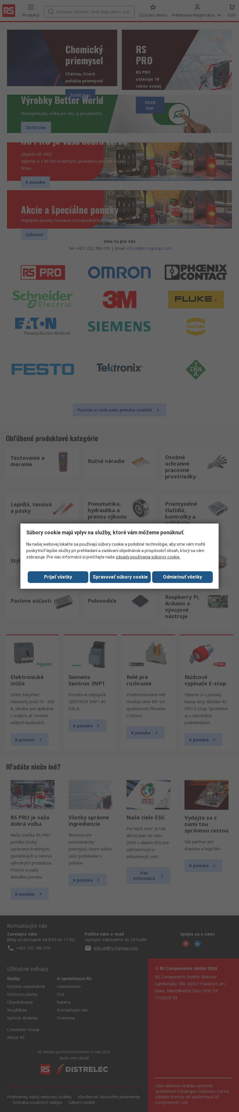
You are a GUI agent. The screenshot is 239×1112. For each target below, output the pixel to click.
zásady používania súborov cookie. (148, 557)
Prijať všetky (58, 577)
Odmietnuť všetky (182, 577)
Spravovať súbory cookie (120, 577)
